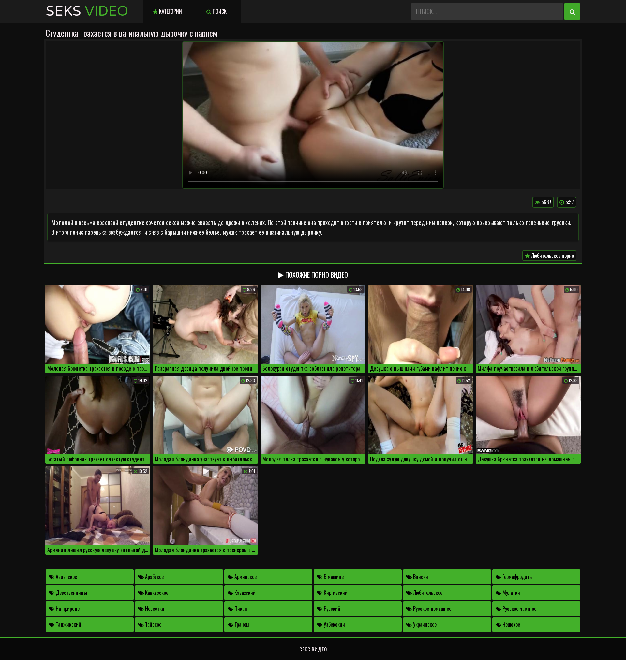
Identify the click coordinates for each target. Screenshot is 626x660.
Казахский (244, 592)
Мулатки (510, 592)
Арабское (154, 576)
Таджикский (67, 624)
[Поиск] (572, 11)
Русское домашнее (431, 608)
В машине (333, 576)
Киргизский (335, 592)
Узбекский (333, 624)
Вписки (420, 576)
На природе (67, 608)
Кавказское (156, 592)
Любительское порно (552, 255)
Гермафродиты (517, 576)
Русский (331, 608)
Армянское (245, 576)
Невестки (154, 608)
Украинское (424, 624)
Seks (87, 11)
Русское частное (518, 608)
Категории (170, 11)
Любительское (427, 592)
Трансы (241, 624)
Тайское (152, 624)
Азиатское (65, 576)
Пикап (240, 608)
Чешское (510, 624)
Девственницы (70, 592)
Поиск (219, 11)
